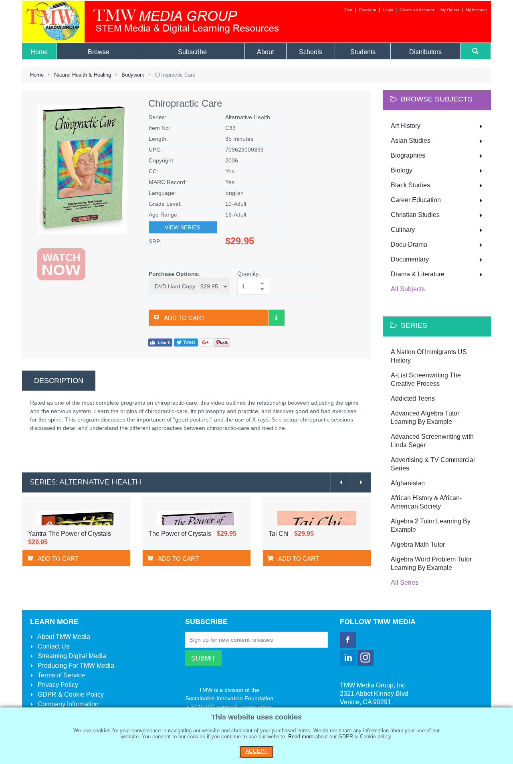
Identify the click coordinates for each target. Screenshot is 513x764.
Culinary (403, 229)
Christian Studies (415, 214)
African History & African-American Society (426, 502)
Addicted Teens (413, 398)
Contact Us (52, 646)
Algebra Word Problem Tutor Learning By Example (431, 563)
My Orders (449, 10)
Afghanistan (408, 483)
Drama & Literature (417, 274)
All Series (404, 582)
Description (58, 381)
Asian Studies (410, 140)
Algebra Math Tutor (418, 544)
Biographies (408, 155)
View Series (182, 227)
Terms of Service (60, 675)
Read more (300, 737)
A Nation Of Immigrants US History (429, 356)
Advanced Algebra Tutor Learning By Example (425, 417)
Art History (405, 125)
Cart (348, 10)
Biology (401, 170)
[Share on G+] (206, 341)
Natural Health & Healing (82, 75)
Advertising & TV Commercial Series (433, 464)
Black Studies (410, 185)
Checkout (367, 10)
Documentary (410, 259)
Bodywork (132, 75)
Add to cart (184, 317)
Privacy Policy (57, 684)
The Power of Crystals (179, 533)
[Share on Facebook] (160, 341)
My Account (476, 10)
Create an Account (417, 10)
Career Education (416, 200)
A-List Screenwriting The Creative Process (426, 379)
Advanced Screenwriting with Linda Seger (432, 440)
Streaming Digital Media (71, 656)
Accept (256, 751)
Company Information (67, 704)
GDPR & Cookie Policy (70, 694)
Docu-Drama (409, 244)
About (63, 636)
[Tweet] (186, 341)
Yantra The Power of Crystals (69, 533)
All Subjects (408, 289)
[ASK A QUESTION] (277, 318)
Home (37, 75)
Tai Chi (279, 533)
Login (388, 10)
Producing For (75, 665)
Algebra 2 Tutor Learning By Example (431, 525)
